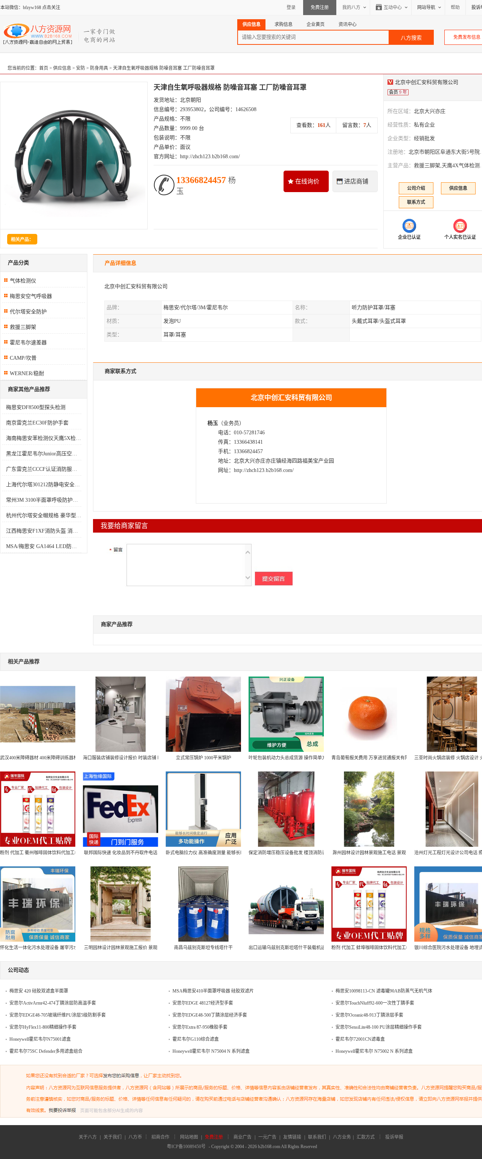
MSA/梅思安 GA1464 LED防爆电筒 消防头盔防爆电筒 (43, 546)
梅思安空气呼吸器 (31, 296)
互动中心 (393, 7)
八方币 (135, 1137)
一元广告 (267, 1137)
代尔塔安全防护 (28, 312)
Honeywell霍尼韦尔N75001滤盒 (40, 1039)
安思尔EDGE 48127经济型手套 (202, 1003)
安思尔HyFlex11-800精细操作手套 (42, 1027)
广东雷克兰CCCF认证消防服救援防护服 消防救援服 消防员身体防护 (43, 469)
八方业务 (342, 1137)
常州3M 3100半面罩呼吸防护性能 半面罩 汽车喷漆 (43, 500)
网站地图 (189, 1137)
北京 (239, 461)
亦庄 (260, 461)
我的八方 (351, 7)
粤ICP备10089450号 (186, 1146)
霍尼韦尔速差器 (28, 342)
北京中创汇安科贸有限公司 (136, 286)
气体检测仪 (23, 281)
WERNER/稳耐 (27, 373)
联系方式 (416, 202)
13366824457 (206, 185)
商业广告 (242, 1137)
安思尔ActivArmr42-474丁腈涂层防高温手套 (52, 1003)
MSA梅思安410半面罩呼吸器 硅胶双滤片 (213, 991)
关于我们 (113, 1137)
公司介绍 (416, 188)
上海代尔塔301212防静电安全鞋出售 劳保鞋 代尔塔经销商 (43, 484)
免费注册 (320, 7)
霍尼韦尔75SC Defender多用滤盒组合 (45, 1051)
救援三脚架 (23, 327)
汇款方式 (366, 1137)
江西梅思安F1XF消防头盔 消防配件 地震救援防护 (43, 531)
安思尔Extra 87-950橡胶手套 (199, 1027)
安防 (80, 68)
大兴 (249, 461)
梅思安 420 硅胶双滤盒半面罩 (38, 991)
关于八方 (88, 1137)
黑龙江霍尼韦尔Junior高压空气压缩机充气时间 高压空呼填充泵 (43, 454)
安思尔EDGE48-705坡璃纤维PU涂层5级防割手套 (57, 1015)
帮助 (455, 7)
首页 (43, 68)
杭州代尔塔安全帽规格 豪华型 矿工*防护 (43, 515)
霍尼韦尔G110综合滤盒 (195, 1039)
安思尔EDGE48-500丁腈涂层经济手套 (209, 1015)
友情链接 (292, 1137)
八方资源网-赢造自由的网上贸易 (59, 33)
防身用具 (99, 68)
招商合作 (160, 1137)
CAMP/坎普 (23, 358)
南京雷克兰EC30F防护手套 (37, 423)
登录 (291, 7)
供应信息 (62, 68)
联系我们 (317, 1137)
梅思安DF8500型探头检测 (36, 407)
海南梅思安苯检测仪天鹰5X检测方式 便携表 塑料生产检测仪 (43, 438)
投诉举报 (394, 1137)
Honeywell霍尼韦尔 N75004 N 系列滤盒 (211, 1051)
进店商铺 (356, 181)
